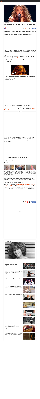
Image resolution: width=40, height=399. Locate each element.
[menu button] (38, 1)
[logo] (3, 1)
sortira (17, 140)
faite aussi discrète (21, 57)
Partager (34, 28)
